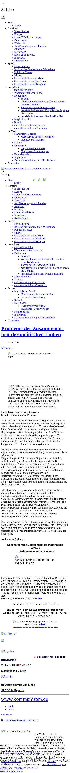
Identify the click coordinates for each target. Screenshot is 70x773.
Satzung (25, 98)
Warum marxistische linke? (28, 92)
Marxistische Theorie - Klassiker (37, 136)
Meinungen (20, 51)
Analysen (19, 48)
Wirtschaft (19, 43)
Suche (17, 25)
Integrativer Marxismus (33, 139)
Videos (17, 75)
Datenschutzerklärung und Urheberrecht (35, 160)
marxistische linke (23, 89)
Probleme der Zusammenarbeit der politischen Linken (32, 331)
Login (11, 706)
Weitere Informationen (11, 771)
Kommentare (21, 60)
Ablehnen (18, 768)
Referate (18, 142)
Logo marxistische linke (33, 148)
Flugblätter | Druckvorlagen (35, 151)
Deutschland (20, 40)
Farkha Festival (22, 66)
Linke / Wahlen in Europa (27, 37)
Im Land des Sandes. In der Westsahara (34, 69)
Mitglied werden (22, 119)
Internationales (21, 31)
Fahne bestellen (22, 154)
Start (10, 22)
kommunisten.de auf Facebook (30, 81)
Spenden (18, 122)
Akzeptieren (6, 768)
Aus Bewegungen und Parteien (30, 46)
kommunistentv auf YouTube (29, 78)
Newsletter (13, 163)
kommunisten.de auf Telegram (29, 84)
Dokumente (20, 95)
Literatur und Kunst (24, 54)
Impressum (20, 157)
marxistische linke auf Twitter (29, 125)
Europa (18, 34)
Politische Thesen (23, 72)
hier (42, 624)
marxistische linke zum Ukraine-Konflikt (42, 116)
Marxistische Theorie (25, 133)
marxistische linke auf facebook (30, 128)
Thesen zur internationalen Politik (38, 107)
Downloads (20, 145)
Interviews (19, 57)
